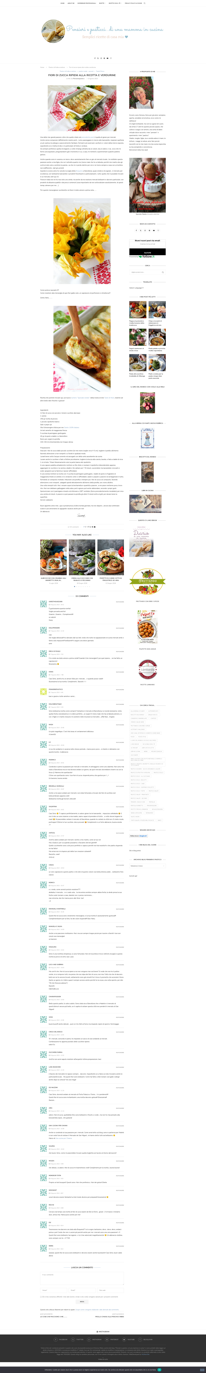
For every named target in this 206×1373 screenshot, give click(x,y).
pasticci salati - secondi (139, 798)
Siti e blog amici (135, 851)
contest (153, 718)
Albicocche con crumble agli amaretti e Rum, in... (53, 579)
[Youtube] (107, 58)
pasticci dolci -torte (138, 791)
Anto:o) (52, 833)
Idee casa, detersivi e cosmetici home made (145, 733)
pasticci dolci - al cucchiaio (140, 776)
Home (62, 3)
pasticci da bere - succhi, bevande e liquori (145, 769)
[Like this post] (85, 527)
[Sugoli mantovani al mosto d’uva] (137, 337)
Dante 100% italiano (71, 427)
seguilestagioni (157, 809)
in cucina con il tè (149, 744)
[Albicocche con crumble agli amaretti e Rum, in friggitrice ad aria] (53, 557)
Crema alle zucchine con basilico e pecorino (82, 579)
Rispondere (120, 602)
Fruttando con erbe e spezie (140, 726)
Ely (50, 1223)
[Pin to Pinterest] (92, 527)
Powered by (134, 257)
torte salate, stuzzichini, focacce (142, 820)
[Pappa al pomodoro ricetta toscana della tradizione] (137, 309)
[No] (202, 1370)
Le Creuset (134, 748)
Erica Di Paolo (54, 651)
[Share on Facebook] (88, 527)
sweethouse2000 (55, 602)
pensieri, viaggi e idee (138, 802)
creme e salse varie (137, 722)
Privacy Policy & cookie (133, 3)
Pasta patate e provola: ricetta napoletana (157, 349)
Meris (51, 1246)
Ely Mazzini (53, 1088)
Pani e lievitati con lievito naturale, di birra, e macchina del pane (146, 759)
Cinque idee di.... (153, 715)
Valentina (53, 807)
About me (71, 3)
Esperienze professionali (87, 3)
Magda (51, 1161)
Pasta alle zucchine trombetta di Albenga (137, 375)
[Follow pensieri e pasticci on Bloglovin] (138, 836)
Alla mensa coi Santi (138, 711)
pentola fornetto (137, 806)
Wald (159, 820)
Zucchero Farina (55, 1052)
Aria (50, 1108)
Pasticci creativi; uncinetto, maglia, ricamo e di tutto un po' (147, 764)
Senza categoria (136, 813)
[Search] (144, 3)
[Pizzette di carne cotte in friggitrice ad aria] (110, 557)
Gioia (51, 1017)
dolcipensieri (54, 628)
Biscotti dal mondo (137, 715)
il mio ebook (135, 744)
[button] (43, 563)
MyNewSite (145, 1354)
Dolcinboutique (55, 704)
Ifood (133, 737)
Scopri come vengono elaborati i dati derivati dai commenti (97, 1310)
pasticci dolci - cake (138, 784)
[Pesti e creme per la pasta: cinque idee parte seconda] (157, 362)
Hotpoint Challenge (138, 729)
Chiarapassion (55, 997)
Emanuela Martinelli (57, 909)
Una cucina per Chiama (58, 1126)
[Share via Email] (94, 527)
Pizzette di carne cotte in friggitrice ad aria (111, 579)
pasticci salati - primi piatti (140, 794)
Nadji (51, 725)
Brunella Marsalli (56, 786)
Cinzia (51, 865)
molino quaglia (156, 751)
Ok (159, 1370)
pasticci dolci (158, 772)
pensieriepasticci (78, 79)
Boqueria (79, 171)
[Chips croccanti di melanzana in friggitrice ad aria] (157, 309)
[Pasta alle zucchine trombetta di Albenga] (137, 362)
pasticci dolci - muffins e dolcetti (142, 787)
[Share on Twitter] (90, 527)
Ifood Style (142, 737)
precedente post (88, 137)
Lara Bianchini (55, 1067)
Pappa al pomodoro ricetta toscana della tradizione (136, 323)
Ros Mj (51, 1205)
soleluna (52, 947)
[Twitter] (98, 58)
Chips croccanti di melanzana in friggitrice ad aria (155, 323)
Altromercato (153, 711)
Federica (52, 760)
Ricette (101, 3)
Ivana (51, 672)
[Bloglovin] (111, 58)
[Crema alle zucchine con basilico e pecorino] (82, 557)
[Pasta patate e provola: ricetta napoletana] (157, 337)
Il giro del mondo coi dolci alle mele (143, 740)
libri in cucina (135, 751)
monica (52, 883)
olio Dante (134, 755)
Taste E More (135, 817)
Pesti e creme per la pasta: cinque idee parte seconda (156, 376)
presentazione (152, 806)
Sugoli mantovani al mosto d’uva (136, 349)
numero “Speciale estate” (80, 398)
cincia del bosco (55, 1032)
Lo (50, 742)
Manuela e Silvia (55, 926)
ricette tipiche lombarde (139, 809)
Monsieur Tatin (55, 1176)
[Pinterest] (104, 58)
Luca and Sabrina (56, 965)
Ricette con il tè (114, 3)
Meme (146, 751)
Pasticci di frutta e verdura (57, 67)
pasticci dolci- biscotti (139, 780)
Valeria (52, 1146)
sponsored (149, 813)
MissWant (53, 1190)
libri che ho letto (148, 748)
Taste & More (109, 398)
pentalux (152, 802)
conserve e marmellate (139, 718)
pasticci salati (153, 791)
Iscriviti (147, 253)
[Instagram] (101, 58)
